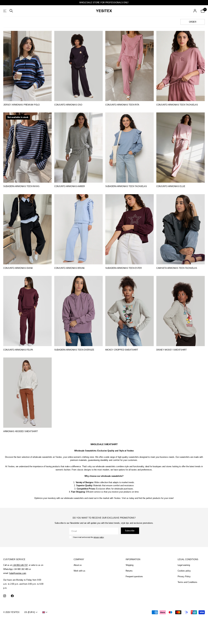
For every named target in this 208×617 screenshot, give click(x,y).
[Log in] (195, 10)
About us (78, 565)
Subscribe (130, 530)
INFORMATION (133, 559)
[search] (11, 10)
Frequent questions (134, 576)
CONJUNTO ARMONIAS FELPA (18, 350)
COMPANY (79, 559)
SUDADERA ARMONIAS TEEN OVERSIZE (74, 350)
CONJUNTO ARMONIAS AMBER (69, 186)
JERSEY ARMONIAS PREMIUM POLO (21, 105)
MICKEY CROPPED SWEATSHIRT (121, 350)
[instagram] (4, 596)
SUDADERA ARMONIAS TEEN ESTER (123, 268)
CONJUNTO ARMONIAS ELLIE (170, 186)
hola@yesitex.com (17, 573)
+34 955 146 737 (19, 565)
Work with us (79, 571)
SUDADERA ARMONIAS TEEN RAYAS (21, 186)
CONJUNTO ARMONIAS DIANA (18, 268)
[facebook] (12, 596)
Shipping (129, 565)
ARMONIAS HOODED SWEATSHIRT (20, 431)
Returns (129, 571)
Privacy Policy (184, 576)
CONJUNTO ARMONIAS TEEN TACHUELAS (177, 105)
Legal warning (184, 565)
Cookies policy (184, 571)
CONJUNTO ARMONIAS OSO (68, 105)
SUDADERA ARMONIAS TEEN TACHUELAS (126, 186)
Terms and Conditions (187, 582)
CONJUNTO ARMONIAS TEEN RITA (122, 105)
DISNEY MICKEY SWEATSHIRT (171, 350)
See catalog (5, 11)
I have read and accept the (88, 537)
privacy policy (99, 537)
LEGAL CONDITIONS (188, 559)
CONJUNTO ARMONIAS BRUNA (69, 268)
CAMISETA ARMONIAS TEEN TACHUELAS (176, 268)
